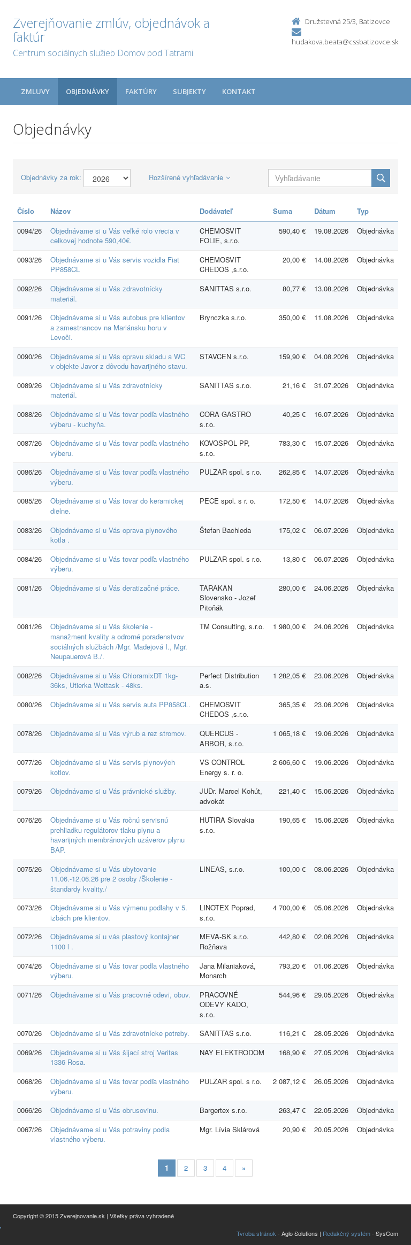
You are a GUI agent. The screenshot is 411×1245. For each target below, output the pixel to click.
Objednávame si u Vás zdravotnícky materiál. (106, 293)
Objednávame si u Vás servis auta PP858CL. (120, 704)
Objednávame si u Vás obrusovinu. (104, 1110)
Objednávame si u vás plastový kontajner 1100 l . (114, 941)
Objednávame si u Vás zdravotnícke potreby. (119, 1033)
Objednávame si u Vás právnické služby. (113, 791)
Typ (363, 211)
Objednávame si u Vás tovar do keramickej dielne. (117, 506)
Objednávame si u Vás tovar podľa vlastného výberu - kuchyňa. (119, 419)
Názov (60, 211)
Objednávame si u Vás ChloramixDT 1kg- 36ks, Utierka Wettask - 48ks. (114, 680)
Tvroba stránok (256, 1233)
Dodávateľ (216, 211)
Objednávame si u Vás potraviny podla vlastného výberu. (110, 1134)
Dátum (325, 211)
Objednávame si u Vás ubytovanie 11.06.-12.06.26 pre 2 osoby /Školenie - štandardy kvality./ (111, 879)
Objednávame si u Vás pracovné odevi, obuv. (120, 994)
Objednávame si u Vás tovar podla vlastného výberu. (119, 971)
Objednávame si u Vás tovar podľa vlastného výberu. (119, 448)
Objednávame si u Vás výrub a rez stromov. (118, 733)
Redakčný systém (346, 1233)
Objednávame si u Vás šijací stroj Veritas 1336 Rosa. (114, 1057)
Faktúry (141, 91)
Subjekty (189, 91)
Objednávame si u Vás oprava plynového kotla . (113, 535)
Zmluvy (35, 91)
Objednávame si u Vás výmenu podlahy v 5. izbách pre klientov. (118, 912)
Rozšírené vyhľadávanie (186, 177)
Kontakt (239, 91)
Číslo (25, 211)
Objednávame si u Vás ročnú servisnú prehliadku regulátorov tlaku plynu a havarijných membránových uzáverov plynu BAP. (117, 835)
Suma (282, 211)
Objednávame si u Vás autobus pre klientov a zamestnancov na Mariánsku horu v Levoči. (117, 327)
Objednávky (87, 91)
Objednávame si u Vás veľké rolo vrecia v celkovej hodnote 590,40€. (114, 236)
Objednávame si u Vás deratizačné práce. (115, 588)
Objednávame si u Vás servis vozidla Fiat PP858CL (114, 264)
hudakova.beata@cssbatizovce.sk (345, 42)
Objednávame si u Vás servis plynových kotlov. (112, 767)
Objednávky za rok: (51, 177)
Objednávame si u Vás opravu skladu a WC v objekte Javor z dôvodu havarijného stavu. (118, 361)
